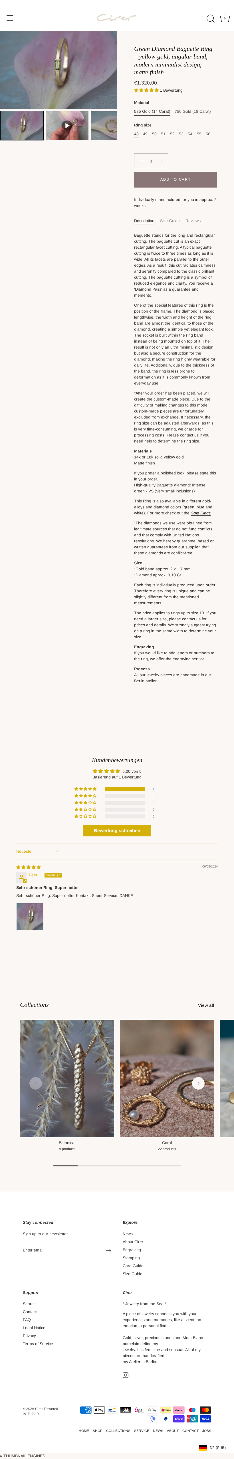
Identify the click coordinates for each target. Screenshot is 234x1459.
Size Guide (170, 220)
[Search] (210, 19)
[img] (28, 867)
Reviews (193, 220)
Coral (167, 1142)
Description (144, 220)
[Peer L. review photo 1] (30, 916)
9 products (67, 1149)
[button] (147, 90)
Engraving (132, 1249)
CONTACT (190, 1431)
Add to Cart (175, 179)
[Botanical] (67, 1079)
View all (206, 1005)
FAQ (27, 1319)
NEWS (158, 1431)
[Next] (108, 70)
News (128, 1233)
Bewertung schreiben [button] (117, 830)
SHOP (97, 1431)
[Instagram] (125, 1374)
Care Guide (133, 1265)
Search (29, 1303)
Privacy (29, 1335)
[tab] (147, 221)
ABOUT (173, 1431)
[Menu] (10, 18)
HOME (84, 1431)
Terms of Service (38, 1343)
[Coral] (167, 1079)
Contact (30, 1311)
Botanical (67, 1142)
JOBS (206, 1431)
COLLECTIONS (118, 1431)
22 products (167, 1149)
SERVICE (141, 1431)
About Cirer (133, 1241)
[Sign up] (108, 1250)
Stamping (131, 1257)
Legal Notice (34, 1327)
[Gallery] (58, 86)
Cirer (39, 1409)
